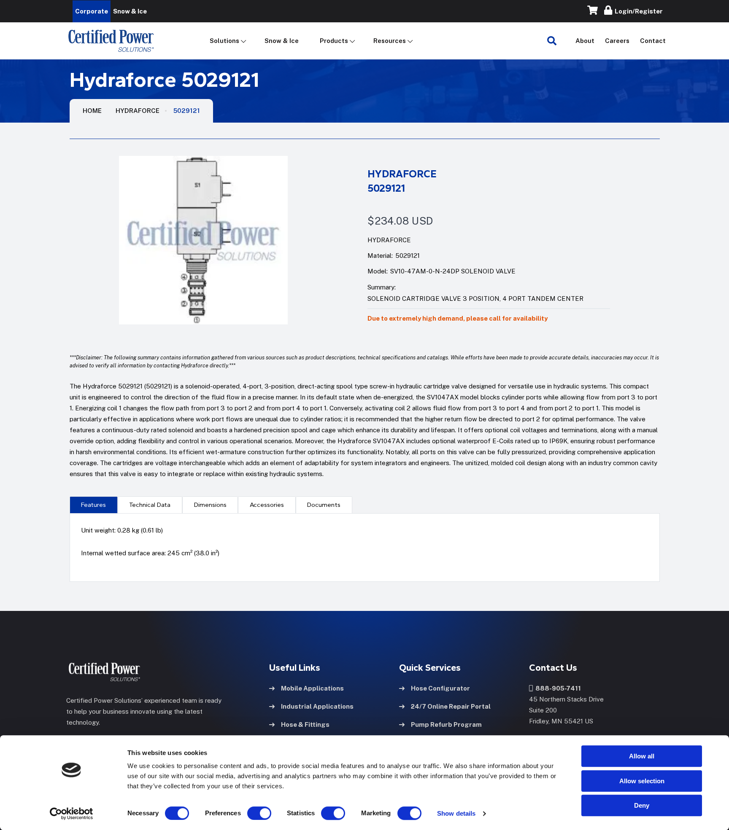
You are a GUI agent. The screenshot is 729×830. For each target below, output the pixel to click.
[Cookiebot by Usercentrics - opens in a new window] (71, 813)
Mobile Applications (312, 688)
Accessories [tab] (267, 505)
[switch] (251, 813)
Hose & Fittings (305, 724)
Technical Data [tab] (149, 505)
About (584, 40)
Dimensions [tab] (210, 505)
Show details (456, 813)
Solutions (224, 40)
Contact (653, 40)
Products (334, 40)
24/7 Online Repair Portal (451, 706)
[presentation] (94, 504)
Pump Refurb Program (446, 724)
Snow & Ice (282, 40)
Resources (389, 40)
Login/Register (637, 11)
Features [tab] (93, 505)
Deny (641, 805)
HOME (92, 110)
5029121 (186, 110)
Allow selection (641, 780)
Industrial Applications (317, 706)
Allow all (641, 756)
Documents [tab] (323, 505)
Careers (617, 40)
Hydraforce (137, 110)
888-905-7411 (557, 688)
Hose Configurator (440, 688)
